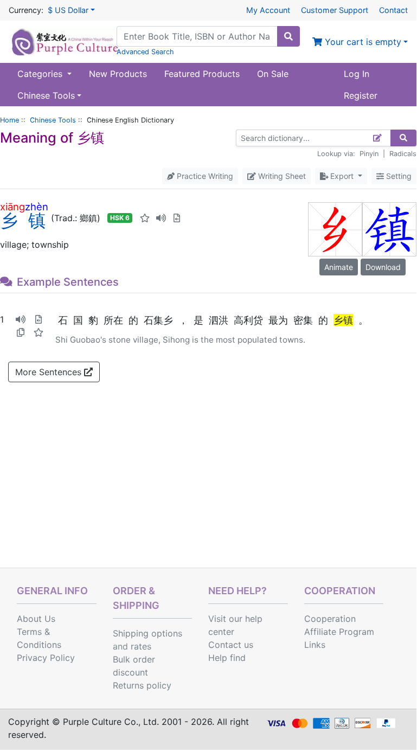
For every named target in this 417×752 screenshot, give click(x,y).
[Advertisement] (208, 486)
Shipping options (147, 633)
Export (342, 176)
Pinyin (369, 154)
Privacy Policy (46, 657)
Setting (398, 176)
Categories (41, 73)
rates (141, 646)
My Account (268, 10)
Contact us (230, 644)
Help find (227, 657)
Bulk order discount (134, 666)
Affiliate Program (339, 631)
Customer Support (334, 10)
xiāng (12, 207)
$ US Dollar (68, 10)
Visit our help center (235, 625)
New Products (118, 73)
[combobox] (197, 36)
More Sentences (49, 372)
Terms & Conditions (39, 638)
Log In (356, 73)
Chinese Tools (53, 120)
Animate (338, 267)
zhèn (36, 207)
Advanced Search (145, 52)
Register (360, 95)
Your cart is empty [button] (361, 41)
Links (314, 644)
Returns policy (142, 685)
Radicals (402, 154)
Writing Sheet (281, 176)
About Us (36, 618)
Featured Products (202, 73)
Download (383, 267)
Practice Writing (204, 176)
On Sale (272, 73)
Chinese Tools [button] (46, 95)
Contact (393, 10)
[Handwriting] (377, 138)
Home (9, 120)
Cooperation (330, 618)
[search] (288, 36)
